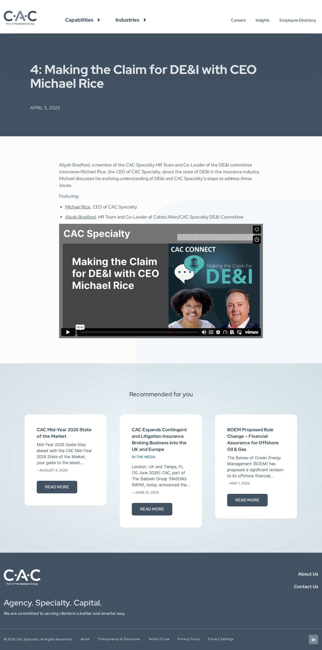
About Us (308, 574)
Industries (127, 20)
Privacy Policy (189, 639)
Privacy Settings (220, 639)
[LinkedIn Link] (313, 639)
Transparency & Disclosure (119, 639)
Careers (238, 20)
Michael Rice (77, 207)
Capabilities (79, 20)
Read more (57, 487)
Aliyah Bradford (80, 217)
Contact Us (306, 586)
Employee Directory (297, 20)
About (85, 639)
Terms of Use (159, 639)
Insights (262, 20)
